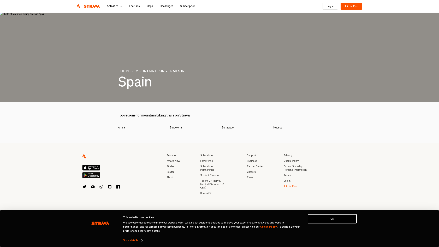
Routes (170, 172)
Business (252, 161)
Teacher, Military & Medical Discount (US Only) (212, 184)
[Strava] (88, 6)
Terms (287, 175)
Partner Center (255, 166)
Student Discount (210, 175)
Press (250, 177)
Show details (130, 240)
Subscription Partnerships (207, 168)
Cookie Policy (291, 161)
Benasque (228, 127)
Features (134, 6)
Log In (330, 6)
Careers (251, 172)
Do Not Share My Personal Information (295, 168)
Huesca (277, 127)
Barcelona (176, 127)
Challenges (166, 6)
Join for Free (351, 6)
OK (332, 219)
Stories (170, 166)
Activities (112, 6)
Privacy (288, 155)
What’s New (173, 161)
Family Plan (206, 161)
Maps (150, 6)
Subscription (187, 6)
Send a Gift (206, 193)
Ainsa (121, 127)
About (170, 177)
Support (251, 155)
